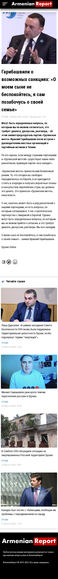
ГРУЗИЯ (4, 343)
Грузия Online (8, 247)
